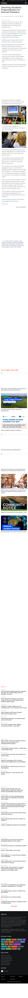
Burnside (11, 241)
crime (19, 948)
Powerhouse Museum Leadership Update (14, 845)
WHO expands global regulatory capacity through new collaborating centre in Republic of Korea (13, 693)
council (20, 241)
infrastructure (14, 946)
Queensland (14, 245)
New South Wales (17, 944)
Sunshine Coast (13, 247)
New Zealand (20, 946)
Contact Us (3, 979)
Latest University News (6, 963)
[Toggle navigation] (25, 3)
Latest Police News (5, 961)
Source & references (21, 207)
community (15, 241)
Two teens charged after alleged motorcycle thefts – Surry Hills (11, 725)
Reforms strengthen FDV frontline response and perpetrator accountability (13, 761)
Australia (6, 241)
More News (14, 906)
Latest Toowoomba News (6, 957)
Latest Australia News (5, 955)
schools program (5, 247)
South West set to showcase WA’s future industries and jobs (13, 813)
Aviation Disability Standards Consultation (13, 825)
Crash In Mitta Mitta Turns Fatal (10, 850)
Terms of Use (12, 976)
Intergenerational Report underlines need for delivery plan (13, 902)
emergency (9, 242)
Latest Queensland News (6, 958)
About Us (2, 976)
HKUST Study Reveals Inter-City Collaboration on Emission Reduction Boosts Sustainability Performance (12, 790)
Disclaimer (21, 976)
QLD (10, 245)
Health (9, 946)
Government (8, 939)
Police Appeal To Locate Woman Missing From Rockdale (13, 855)
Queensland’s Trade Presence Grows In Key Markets (13, 767)
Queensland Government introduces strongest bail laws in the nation (12, 840)
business (3, 948)
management (12, 244)
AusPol (6, 944)
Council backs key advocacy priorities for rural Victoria (13, 755)
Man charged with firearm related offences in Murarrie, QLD (11, 713)
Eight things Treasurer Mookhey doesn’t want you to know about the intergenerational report (13, 742)
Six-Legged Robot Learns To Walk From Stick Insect (13, 891)
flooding (3, 244)
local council (11, 941)
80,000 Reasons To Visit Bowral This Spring (12, 773)
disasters (4, 242)
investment (14, 948)
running (19, 245)
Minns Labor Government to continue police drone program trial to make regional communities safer (12, 869)
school (22, 245)
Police (24, 939)
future (7, 244)
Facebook (6, 971)
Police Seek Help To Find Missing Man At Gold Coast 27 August (13, 861)
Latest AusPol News (5, 964)
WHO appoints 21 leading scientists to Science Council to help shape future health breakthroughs (12, 700)
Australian (14, 939)
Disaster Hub (10, 199)
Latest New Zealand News (6, 960)
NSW (2, 941)
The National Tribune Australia (15, 981)
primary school (5, 245)
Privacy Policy (12, 979)
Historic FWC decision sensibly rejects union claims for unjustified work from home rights (12, 798)
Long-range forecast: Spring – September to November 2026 (13, 749)
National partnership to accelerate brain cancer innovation (13, 719)
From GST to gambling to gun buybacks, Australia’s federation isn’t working (13, 885)
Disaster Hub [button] (5, 204)
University (22, 941)
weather (19, 247)
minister (11, 944)
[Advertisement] (14, 84)
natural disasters (19, 244)
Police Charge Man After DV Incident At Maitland (13, 819)
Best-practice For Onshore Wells (11, 897)
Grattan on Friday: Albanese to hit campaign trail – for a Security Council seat (14, 707)
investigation (8, 948)
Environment (4, 946)
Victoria (6, 941)
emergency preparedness (18, 242)
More (11, 926)
